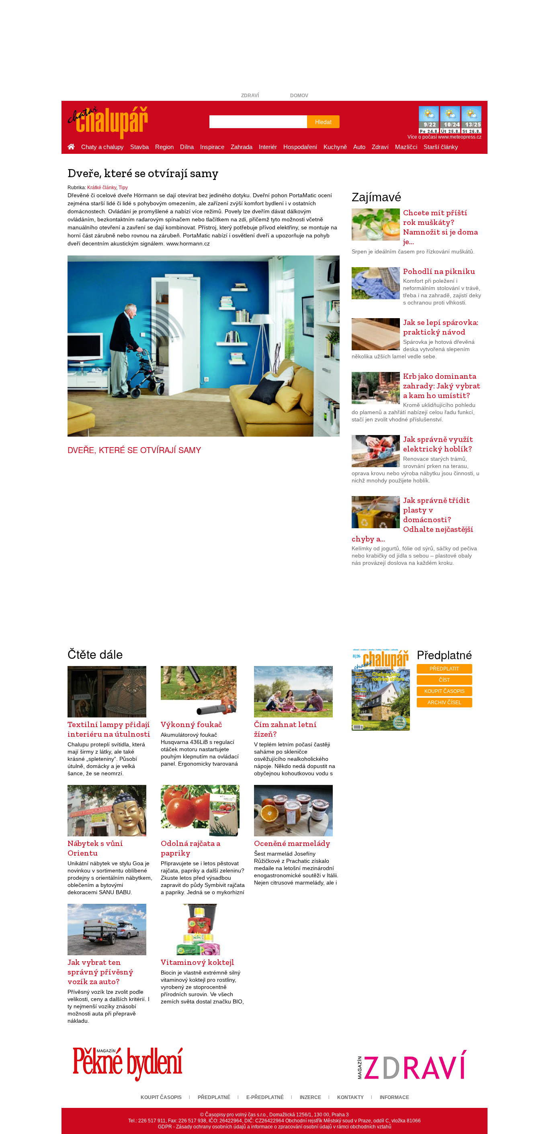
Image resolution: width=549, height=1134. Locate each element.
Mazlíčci (406, 146)
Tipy (123, 187)
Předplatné (214, 1097)
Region (164, 146)
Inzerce (310, 1097)
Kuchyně (335, 146)
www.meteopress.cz (459, 137)
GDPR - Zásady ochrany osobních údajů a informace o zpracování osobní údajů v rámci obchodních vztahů (274, 1127)
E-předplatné (265, 1097)
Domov (299, 95)
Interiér (268, 146)
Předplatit (444, 669)
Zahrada (241, 146)
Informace (394, 1097)
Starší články (441, 146)
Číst (444, 680)
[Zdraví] (412, 1064)
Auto (359, 146)
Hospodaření (300, 146)
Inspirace (212, 146)
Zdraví (250, 95)
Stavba (139, 146)
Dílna (187, 146)
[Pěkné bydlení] (128, 1064)
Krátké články (101, 187)
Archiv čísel (444, 702)
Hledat (323, 122)
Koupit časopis (444, 691)
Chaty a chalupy (102, 146)
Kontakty (350, 1097)
